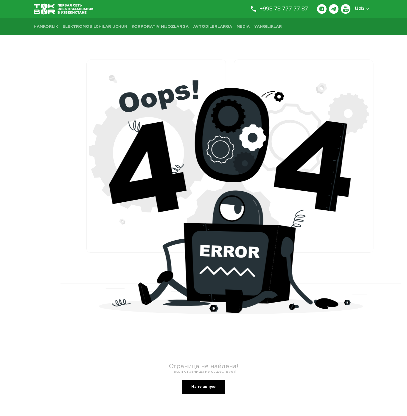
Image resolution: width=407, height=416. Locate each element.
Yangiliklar (268, 26)
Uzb (359, 9)
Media (243, 26)
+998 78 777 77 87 (284, 9)
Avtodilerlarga (212, 26)
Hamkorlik (46, 26)
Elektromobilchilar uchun (95, 26)
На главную (203, 387)
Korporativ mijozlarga (160, 26)
